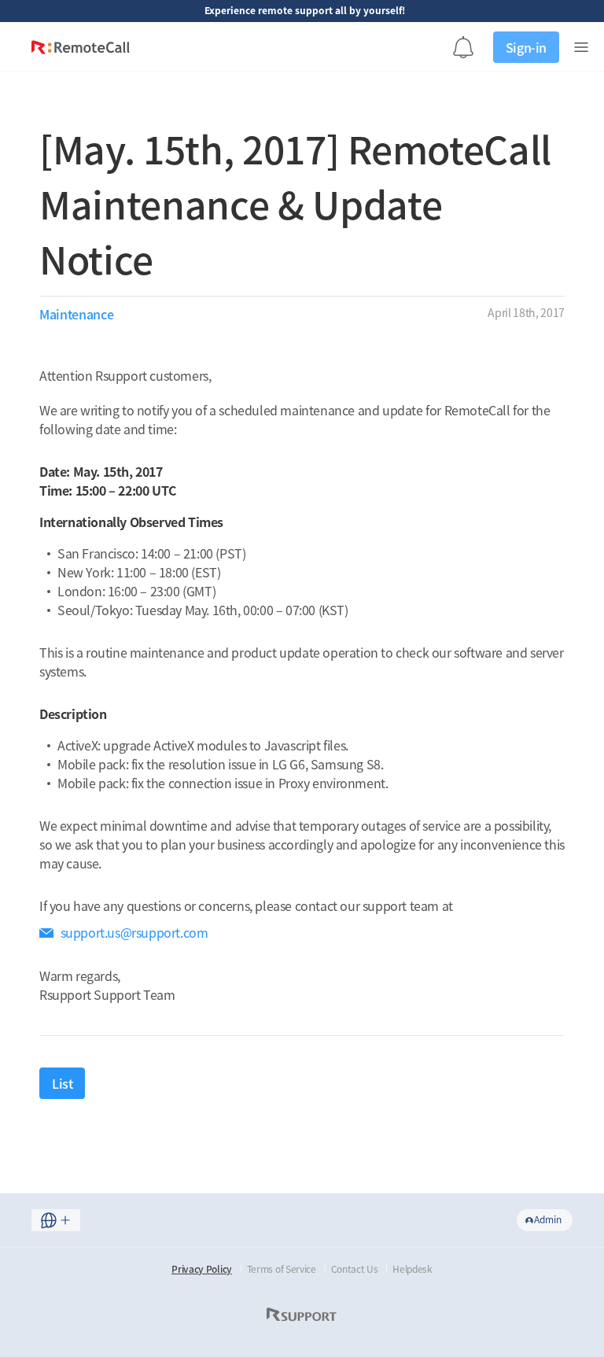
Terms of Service (281, 1269)
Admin (548, 1219)
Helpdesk (412, 1269)
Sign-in (526, 47)
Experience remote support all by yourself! (304, 10)
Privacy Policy (201, 1269)
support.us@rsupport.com (134, 932)
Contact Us (354, 1269)
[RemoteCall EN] (80, 50)
